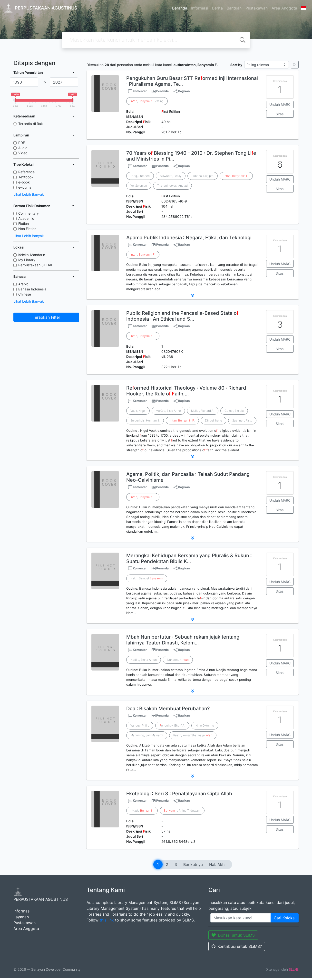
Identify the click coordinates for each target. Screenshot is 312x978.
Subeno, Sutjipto (203, 176)
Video (22, 153)
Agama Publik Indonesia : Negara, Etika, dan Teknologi (189, 237)
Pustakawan (256, 8)
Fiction (23, 223)
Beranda (179, 8)
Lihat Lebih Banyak (28, 194)
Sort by (236, 65)
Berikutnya (193, 864)
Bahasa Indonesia (32, 289)
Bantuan (234, 8)
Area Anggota (284, 8)
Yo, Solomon (138, 185)
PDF (21, 143)
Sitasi (280, 114)
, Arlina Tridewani (182, 810)
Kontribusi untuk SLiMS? (239, 946)
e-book (24, 182)
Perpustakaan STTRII (35, 265)
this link (107, 920)
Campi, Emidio (234, 410)
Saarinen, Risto (242, 420)
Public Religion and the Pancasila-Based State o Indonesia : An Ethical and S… (182, 316)
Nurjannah (178, 660)
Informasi (199, 8)
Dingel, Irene (213, 420)
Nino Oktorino (204, 725)
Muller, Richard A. (202, 410)
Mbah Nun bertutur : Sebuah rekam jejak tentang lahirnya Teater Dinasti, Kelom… (182, 640)
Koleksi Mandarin (31, 255)
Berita (217, 8)
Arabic (23, 284)
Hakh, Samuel (146, 578)
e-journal (25, 187)
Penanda (162, 91)
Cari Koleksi (284, 917)
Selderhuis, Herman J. (145, 420)
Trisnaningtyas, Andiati (172, 185)
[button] (193, 295)
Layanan (21, 916)
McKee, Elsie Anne (168, 410)
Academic (26, 218)
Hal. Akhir (218, 864)
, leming (147, 101)
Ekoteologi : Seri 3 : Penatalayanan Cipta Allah (179, 793)
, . (236, 176)
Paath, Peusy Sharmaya (192, 735)
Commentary (28, 213)
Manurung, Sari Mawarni (146, 735)
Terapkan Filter (46, 317)
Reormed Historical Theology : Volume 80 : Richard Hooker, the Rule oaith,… (186, 391)
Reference (26, 172)
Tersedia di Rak (30, 124)
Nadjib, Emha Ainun (143, 660)
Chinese (24, 294)
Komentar (139, 91)
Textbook (25, 177)
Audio (22, 148)
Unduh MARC (280, 104)
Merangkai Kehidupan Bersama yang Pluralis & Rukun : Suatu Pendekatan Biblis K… (189, 558)
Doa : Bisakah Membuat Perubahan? (168, 708)
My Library (26, 260)
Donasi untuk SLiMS (236, 935)
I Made (142, 810)
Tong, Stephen (140, 176)
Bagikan (183, 91)
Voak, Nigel (138, 410)
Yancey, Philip (139, 725)
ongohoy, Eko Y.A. (172, 725)
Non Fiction (27, 229)
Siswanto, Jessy (170, 176)
